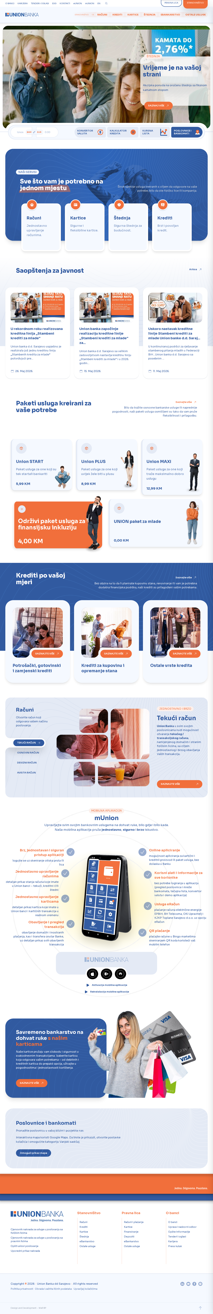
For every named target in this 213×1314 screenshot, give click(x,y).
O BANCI (9, 3)
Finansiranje (131, 1230)
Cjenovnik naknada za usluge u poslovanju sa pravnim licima (37, 1238)
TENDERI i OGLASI (40, 3)
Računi (102, 14)
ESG (54, 3)
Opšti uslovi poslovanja (24, 1244)
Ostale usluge (195, 14)
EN (99, 3)
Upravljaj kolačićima (85, 1287)
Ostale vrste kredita (171, 664)
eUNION (77, 3)
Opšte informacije (179, 1230)
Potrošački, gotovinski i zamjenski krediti (37, 667)
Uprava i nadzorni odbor (182, 1225)
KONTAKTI (65, 3)
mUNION (89, 3)
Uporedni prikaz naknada (25, 1249)
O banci (172, 1220)
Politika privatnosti (22, 1287)
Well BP (42, 1306)
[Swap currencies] (34, 132)
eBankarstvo (170, 14)
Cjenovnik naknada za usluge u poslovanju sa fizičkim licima (37, 1230)
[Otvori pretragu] (106, 3)
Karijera (173, 1240)
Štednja (149, 14)
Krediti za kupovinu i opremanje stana (102, 667)
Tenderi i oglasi (177, 1235)
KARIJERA (23, 3)
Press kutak (175, 1244)
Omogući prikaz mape (33, 1151)
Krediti (117, 14)
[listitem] (41, 227)
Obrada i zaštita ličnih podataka (53, 1287)
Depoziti (129, 1235)
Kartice (132, 14)
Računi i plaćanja (133, 1220)
